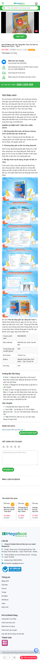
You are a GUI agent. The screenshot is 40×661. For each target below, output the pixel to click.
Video (3, 603)
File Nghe (5, 596)
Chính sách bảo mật (8, 622)
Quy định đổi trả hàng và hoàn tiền (13, 634)
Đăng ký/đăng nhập (29, 433)
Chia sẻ (4, 588)
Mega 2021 (5, 581)
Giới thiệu (5, 585)
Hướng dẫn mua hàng (9, 619)
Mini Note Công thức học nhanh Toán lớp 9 (9, 509)
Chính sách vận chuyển (9, 630)
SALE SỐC (5, 607)
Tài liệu (4, 592)
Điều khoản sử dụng (8, 626)
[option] (20, 22)
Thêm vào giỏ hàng (30, 657)
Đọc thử (20, 37)
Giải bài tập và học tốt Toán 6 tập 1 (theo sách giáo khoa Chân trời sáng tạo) (23, 509)
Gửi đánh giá (8, 470)
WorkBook (5, 600)
